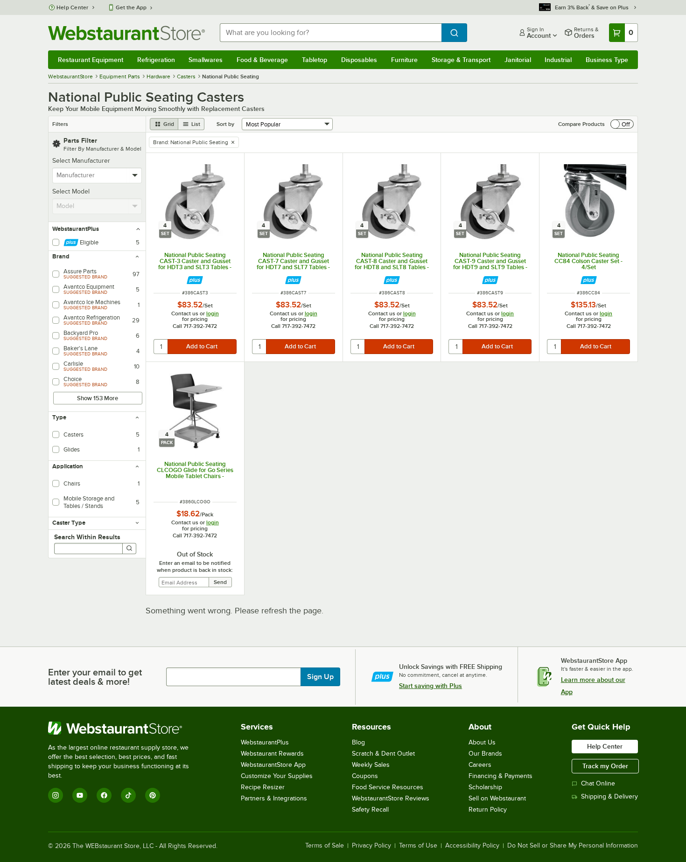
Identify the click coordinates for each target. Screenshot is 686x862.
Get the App (131, 7)
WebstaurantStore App (273, 764)
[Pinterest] (152, 795)
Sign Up (320, 677)
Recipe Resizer (263, 787)
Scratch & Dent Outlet (383, 753)
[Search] (129, 548)
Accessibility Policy (472, 845)
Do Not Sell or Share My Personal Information (572, 845)
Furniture (404, 59)
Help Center (72, 7)
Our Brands (485, 753)
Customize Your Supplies (277, 775)
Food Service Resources (387, 787)
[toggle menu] (135, 175)
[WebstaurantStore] (125, 728)
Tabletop (314, 59)
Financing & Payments (500, 775)
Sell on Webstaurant (497, 798)
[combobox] (330, 32)
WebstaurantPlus (265, 742)
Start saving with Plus (430, 685)
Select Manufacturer (81, 160)
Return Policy (488, 809)
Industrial (558, 59)
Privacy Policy (371, 845)
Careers (480, 764)
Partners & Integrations (274, 798)
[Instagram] (55, 795)
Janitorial (517, 59)
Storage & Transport (461, 59)
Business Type (607, 59)
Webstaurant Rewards (272, 753)
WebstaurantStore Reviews (390, 798)
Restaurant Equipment (90, 59)
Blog (358, 742)
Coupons (365, 775)
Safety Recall (370, 809)
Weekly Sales (371, 764)
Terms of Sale (324, 845)
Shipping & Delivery (609, 796)
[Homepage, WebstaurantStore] (126, 33)
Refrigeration (156, 59)
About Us (482, 742)
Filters (60, 124)
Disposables (359, 59)
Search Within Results (87, 537)
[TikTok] (128, 795)
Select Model (71, 191)
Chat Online (598, 783)
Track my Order (605, 766)
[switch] (622, 124)
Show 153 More (97, 398)
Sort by (225, 124)
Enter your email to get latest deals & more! (95, 676)
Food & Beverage (262, 59)
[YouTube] (79, 795)
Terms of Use (418, 845)
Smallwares (206, 59)
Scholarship (485, 787)
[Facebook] (104, 795)
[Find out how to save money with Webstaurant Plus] (195, 280)
